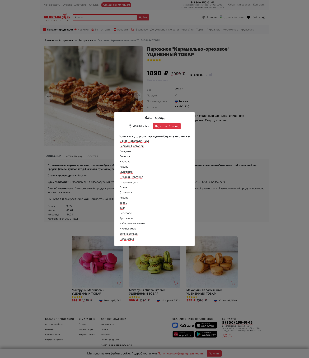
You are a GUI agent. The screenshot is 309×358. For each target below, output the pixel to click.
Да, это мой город (166, 126)
